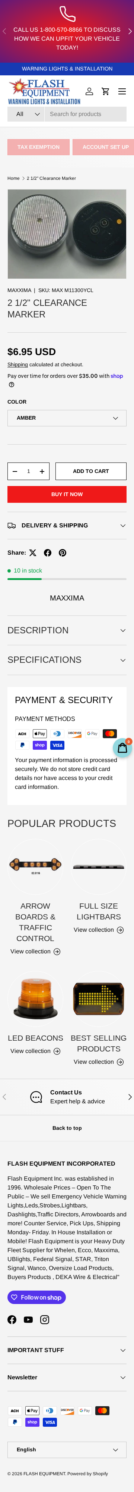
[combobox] (67, 114)
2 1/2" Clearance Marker (51, 178)
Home (13, 178)
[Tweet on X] (32, 552)
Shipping (17, 364)
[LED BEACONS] (35, 998)
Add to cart (91, 471)
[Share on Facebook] (47, 552)
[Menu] (122, 91)
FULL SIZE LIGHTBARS (99, 911)
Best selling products (99, 1043)
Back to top (67, 1128)
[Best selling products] (98, 998)
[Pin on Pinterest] (62, 552)
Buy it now (67, 494)
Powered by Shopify (87, 1473)
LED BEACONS (35, 1038)
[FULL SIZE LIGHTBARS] (98, 866)
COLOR (16, 402)
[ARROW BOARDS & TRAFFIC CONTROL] (35, 866)
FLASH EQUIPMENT (44, 1473)
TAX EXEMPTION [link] (38, 147)
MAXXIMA (19, 290)
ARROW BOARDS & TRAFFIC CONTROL (35, 922)
